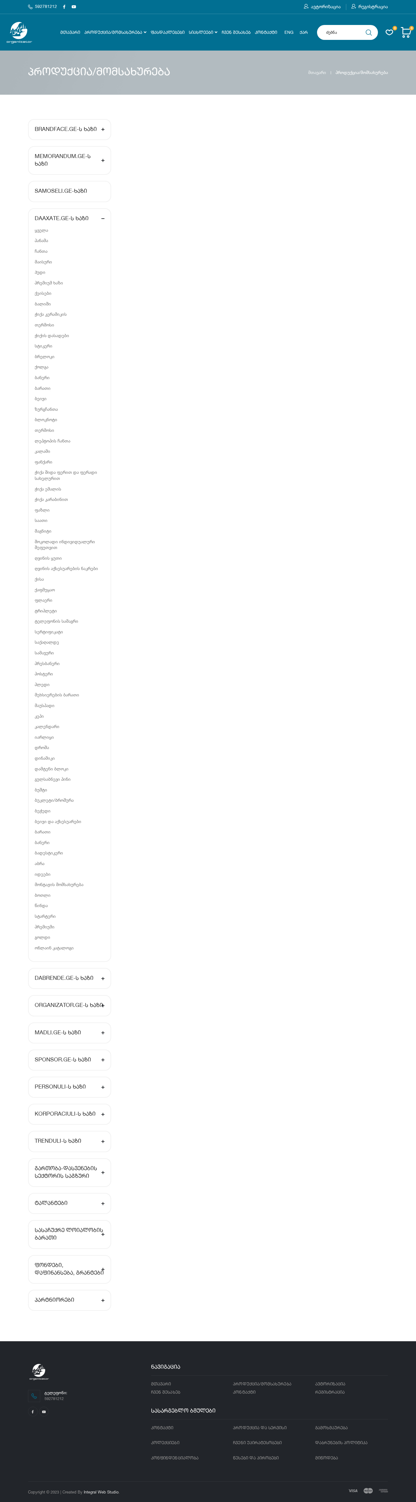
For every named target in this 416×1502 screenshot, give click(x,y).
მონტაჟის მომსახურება (59, 884)
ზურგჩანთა (46, 409)
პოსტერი (44, 673)
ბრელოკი (45, 356)
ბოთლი (43, 895)
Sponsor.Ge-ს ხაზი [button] (63, 1060)
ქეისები (43, 293)
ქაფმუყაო (45, 589)
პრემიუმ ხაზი (49, 282)
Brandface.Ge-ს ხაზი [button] (66, 129)
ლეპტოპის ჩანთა (52, 440)
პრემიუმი (45, 926)
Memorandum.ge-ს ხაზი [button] (63, 160)
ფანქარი (43, 461)
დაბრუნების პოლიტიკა (341, 1443)
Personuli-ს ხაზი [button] (60, 1087)
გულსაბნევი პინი (53, 779)
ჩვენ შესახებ (236, 32)
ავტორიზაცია (326, 6)
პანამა (41, 240)
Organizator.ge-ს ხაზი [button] (69, 1005)
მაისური (43, 261)
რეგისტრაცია (373, 6)
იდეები (43, 874)
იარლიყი (44, 737)
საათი (41, 520)
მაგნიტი (43, 530)
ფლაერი (43, 600)
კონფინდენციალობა (175, 1458)
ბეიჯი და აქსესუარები (58, 821)
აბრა (39, 863)
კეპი (39, 716)
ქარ (304, 32)
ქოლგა (41, 366)
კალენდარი (47, 726)
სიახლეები (201, 32)
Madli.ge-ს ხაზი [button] (58, 1033)
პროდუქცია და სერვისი (259, 1428)
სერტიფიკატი (49, 631)
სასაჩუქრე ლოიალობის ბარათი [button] (69, 1234)
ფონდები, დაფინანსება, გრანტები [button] (69, 1269)
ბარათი (43, 388)
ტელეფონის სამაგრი (56, 621)
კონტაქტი (266, 32)
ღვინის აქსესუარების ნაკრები (66, 568)
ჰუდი (40, 272)
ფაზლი (42, 509)
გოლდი (42, 937)
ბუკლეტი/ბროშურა (54, 800)
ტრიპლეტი (46, 610)
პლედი (42, 684)
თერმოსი (44, 324)
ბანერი (42, 377)
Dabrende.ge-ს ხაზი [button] (64, 978)
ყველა (41, 230)
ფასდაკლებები (168, 32)
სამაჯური (44, 652)
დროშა (42, 747)
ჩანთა (41, 251)
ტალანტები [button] (51, 1203)
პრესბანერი (47, 663)
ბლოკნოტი (46, 419)
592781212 (46, 7)
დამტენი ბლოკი (52, 768)
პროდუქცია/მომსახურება (113, 32)
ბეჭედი (43, 810)
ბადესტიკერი (49, 852)
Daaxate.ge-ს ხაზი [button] (62, 218)
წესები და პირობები (256, 1458)
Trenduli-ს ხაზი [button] (58, 1141)
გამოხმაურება (331, 1428)
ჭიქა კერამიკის (51, 314)
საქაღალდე (47, 642)
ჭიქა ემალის (48, 488)
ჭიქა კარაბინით (51, 499)
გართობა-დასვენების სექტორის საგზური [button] (66, 1172)
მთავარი (70, 32)
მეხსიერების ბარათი (57, 694)
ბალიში (43, 303)
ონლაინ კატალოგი (54, 947)
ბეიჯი (41, 398)
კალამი (42, 451)
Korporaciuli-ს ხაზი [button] (65, 1114)
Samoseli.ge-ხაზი (61, 191)
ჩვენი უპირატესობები (257, 1443)
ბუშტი (41, 789)
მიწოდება (326, 1458)
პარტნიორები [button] (54, 1300)
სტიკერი (43, 345)
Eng (289, 32)
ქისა (39, 579)
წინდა (41, 905)
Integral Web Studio (101, 1492)
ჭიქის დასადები (52, 335)
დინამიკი (45, 758)
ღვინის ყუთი (48, 558)
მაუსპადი (45, 705)
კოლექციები (165, 1443)
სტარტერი (45, 916)
